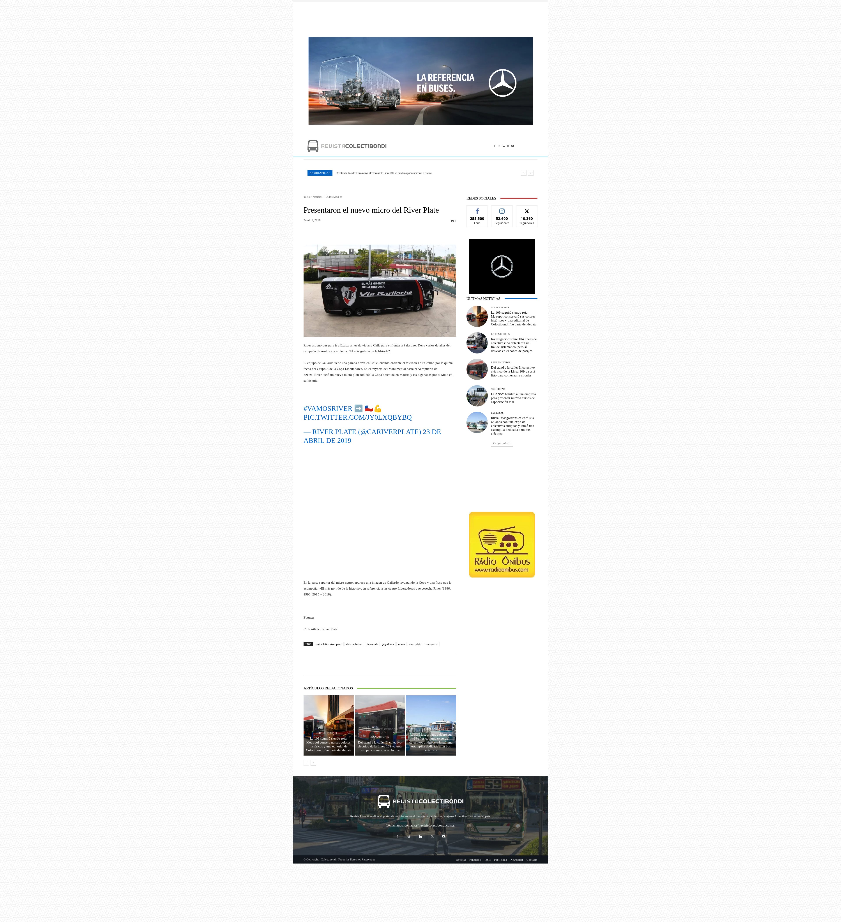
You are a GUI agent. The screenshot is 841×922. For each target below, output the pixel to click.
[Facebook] (494, 146)
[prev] (524, 173)
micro (401, 644)
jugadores (388, 644)
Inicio (307, 197)
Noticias (318, 197)
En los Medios (333, 197)
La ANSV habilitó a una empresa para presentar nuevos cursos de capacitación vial (513, 398)
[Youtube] (512, 146)
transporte (432, 644)
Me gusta (477, 208)
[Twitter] (508, 146)
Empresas (430, 729)
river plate (415, 644)
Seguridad (498, 389)
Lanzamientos (379, 737)
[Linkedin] (503, 146)
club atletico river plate (329, 644)
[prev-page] (306, 763)
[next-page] (313, 763)
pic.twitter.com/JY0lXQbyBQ (358, 417)
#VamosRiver (328, 408)
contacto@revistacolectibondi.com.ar (430, 825)
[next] (531, 173)
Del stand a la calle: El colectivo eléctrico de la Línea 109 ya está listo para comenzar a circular (380, 746)
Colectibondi (328, 733)
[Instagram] (499, 146)
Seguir (502, 208)
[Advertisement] (420, 17)
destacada (372, 644)
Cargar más (500, 443)
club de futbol (354, 644)
